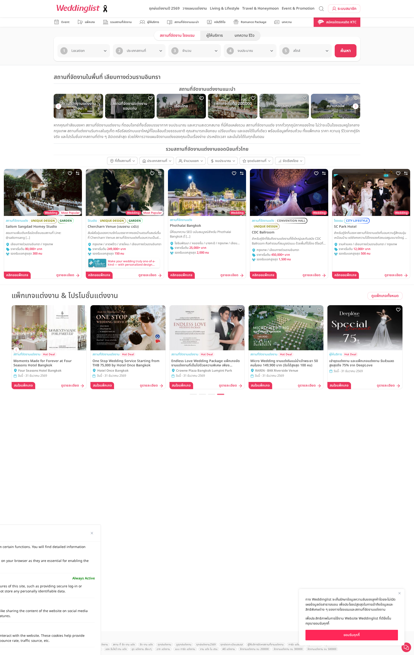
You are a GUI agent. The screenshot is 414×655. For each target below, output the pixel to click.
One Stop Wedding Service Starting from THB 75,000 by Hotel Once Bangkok (362, 363)
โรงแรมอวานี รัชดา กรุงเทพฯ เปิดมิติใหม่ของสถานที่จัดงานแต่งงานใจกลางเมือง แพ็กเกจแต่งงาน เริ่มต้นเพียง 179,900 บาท (206, 363)
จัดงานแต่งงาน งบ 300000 (288, 649)
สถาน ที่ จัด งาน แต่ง (124, 644)
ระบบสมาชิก (347, 9)
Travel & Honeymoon (260, 8)
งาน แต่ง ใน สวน (209, 649)
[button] (58, 106)
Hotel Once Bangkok (349, 371)
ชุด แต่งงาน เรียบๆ (142, 649)
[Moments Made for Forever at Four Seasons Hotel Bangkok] (286, 327)
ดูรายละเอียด (65, 275)
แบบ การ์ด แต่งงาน (185, 649)
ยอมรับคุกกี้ (352, 634)
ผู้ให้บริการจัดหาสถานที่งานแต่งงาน (265, 644)
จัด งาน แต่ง (146, 644)
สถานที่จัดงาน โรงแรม (177, 35)
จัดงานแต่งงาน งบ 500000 (321, 649)
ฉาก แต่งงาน (163, 649)
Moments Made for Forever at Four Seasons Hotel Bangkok (279, 363)
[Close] (399, 593)
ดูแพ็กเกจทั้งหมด (385, 296)
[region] (351, 617)
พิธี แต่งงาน (228, 649)
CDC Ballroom (263, 232)
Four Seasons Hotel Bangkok (277, 371)
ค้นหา (345, 51)
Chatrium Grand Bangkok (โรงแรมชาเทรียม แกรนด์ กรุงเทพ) (49, 371)
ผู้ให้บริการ (214, 35)
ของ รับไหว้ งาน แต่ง (116, 649)
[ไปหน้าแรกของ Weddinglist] (83, 9)
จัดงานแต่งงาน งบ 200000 (254, 649)
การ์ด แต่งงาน (295, 644)
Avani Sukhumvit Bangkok (117, 371)
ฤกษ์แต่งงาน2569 (206, 644)
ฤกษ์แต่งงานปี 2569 (164, 8)
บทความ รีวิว (244, 35)
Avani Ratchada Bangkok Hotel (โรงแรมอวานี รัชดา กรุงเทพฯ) (209, 371)
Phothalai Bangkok (185, 226)
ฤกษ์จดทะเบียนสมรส (231, 644)
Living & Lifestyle (224, 8)
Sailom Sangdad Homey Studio (31, 227)
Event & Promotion (298, 8)
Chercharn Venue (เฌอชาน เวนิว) (113, 227)
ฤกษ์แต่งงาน (164, 644)
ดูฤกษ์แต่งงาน (183, 644)
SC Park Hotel (345, 227)
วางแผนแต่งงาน (195, 8)
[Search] (321, 9)
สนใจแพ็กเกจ (23, 385)
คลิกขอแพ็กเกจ (17, 275)
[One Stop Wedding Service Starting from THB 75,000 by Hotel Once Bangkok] (364, 327)
